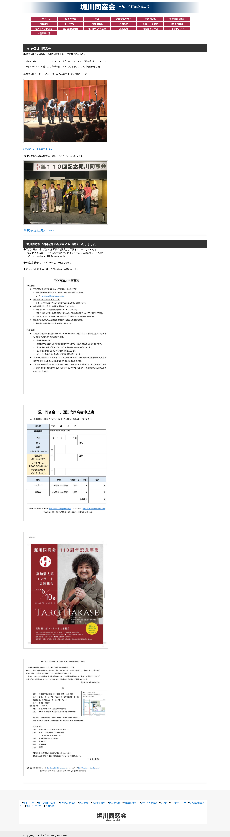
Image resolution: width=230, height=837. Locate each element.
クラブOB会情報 (149, 802)
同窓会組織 (97, 23)
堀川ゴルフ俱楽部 (44, 28)
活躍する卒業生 (123, 18)
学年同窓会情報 (177, 18)
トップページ (44, 18)
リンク (164, 802)
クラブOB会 (71, 23)
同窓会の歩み (130, 802)
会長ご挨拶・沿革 (47, 802)
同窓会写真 (150, 18)
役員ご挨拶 (70, 18)
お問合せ (123, 23)
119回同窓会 (177, 23)
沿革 (97, 18)
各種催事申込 (44, 33)
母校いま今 (28, 802)
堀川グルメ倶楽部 (97, 28)
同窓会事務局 (98, 802)
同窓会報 (44, 23)
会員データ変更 (150, 23)
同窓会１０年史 (150, 28)
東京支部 (123, 28)
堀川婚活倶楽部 (70, 28)
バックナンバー (177, 28)
